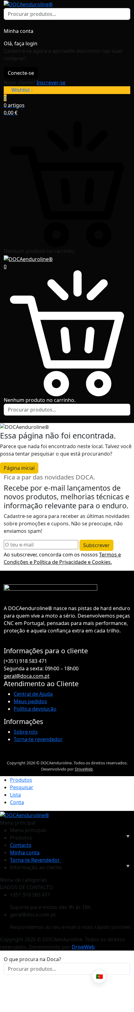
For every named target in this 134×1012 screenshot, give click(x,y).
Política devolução (35, 708)
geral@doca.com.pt (27, 675)
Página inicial (19, 468)
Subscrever (96, 545)
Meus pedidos (30, 701)
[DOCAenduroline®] (28, 3)
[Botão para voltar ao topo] (124, 984)
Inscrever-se (50, 82)
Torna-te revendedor (38, 739)
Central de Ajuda (33, 693)
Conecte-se (21, 73)
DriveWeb (84, 769)
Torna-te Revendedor (35, 860)
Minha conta (25, 852)
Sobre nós (26, 731)
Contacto (20, 845)
